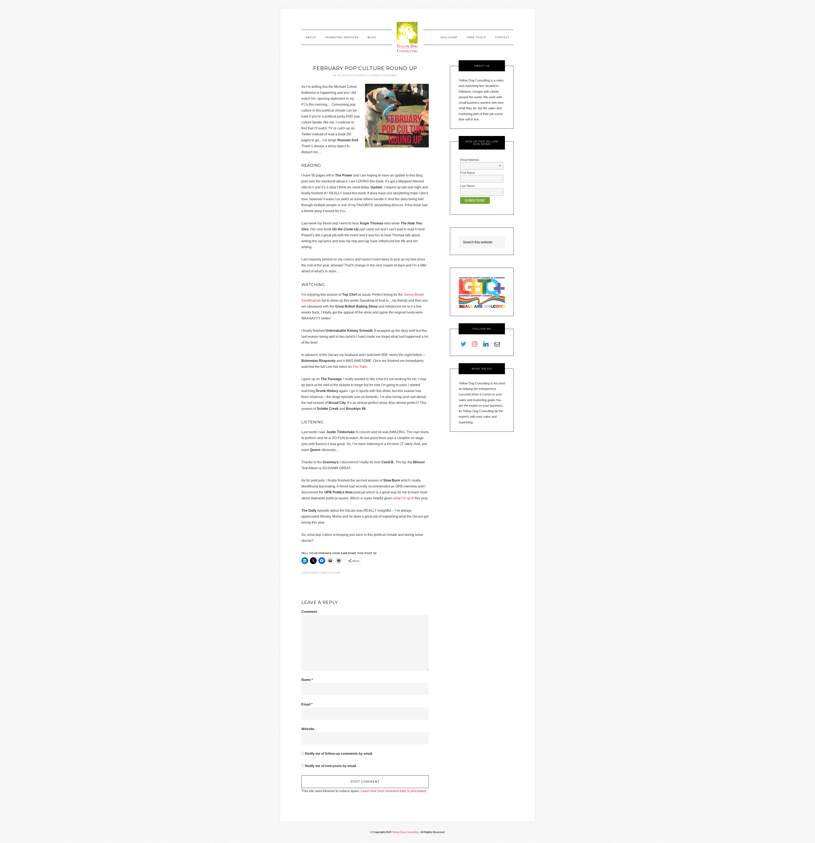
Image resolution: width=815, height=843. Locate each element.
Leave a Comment (384, 75)
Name (307, 680)
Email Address (480, 159)
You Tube (360, 366)
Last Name (467, 186)
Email (306, 704)
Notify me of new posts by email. (331, 766)
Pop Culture (331, 572)
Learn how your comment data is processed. (394, 791)
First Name (467, 172)
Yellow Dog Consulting (407, 37)
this (342, 211)
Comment (309, 611)
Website (307, 729)
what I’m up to (403, 498)
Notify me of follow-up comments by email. (339, 753)
